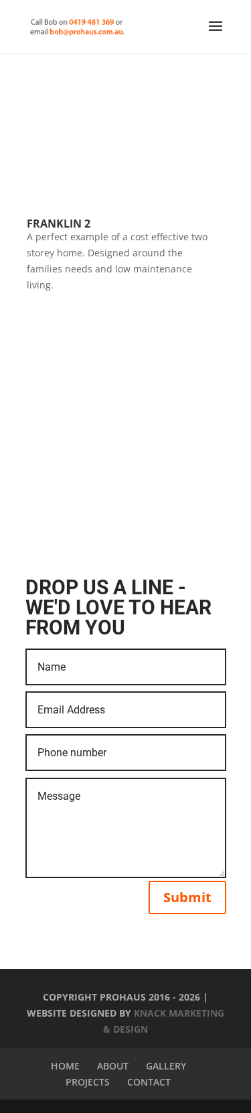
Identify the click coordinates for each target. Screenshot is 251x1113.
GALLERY (166, 1065)
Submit (187, 897)
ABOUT (113, 1065)
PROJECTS (88, 1082)
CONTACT (149, 1082)
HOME (65, 1065)
